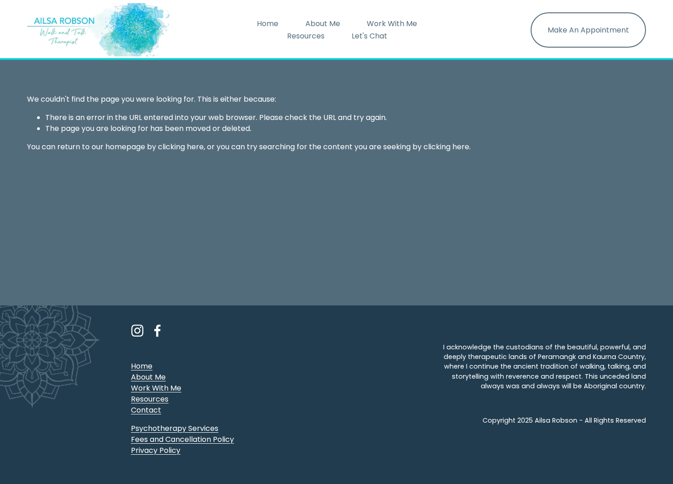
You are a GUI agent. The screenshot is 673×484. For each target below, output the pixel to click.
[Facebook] (157, 330)
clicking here (181, 146)
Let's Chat (369, 36)
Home (267, 23)
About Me (322, 23)
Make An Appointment (588, 30)
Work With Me (392, 23)
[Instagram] (137, 330)
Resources (306, 36)
